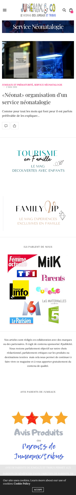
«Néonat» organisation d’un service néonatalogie (34, 98)
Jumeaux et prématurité (17, 85)
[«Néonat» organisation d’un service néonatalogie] (38, 60)
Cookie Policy (22, 483)
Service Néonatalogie (48, 85)
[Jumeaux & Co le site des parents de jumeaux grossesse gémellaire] (38, 10)
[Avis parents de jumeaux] (38, 434)
